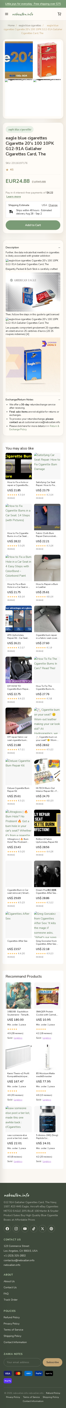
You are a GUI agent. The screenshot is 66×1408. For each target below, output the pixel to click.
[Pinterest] (51, 1228)
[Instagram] (16, 1228)
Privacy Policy (11, 1323)
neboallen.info (22, 14)
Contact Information (15, 1342)
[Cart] (59, 14)
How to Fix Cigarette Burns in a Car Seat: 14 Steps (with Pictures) (17, 535)
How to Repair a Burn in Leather (47, 586)
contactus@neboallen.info (19, 1260)
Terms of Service (13, 1329)
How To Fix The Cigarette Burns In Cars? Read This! (45, 688)
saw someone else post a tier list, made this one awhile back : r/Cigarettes (18, 1137)
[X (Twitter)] (42, 1228)
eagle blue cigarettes (30, 25)
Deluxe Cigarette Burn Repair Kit (18, 790)
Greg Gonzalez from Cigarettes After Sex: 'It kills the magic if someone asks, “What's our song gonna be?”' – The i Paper (46, 943)
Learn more (13, 196)
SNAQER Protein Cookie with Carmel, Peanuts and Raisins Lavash (46, 1013)
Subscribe (52, 1362)
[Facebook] (7, 1228)
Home (11, 25)
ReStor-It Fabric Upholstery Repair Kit (47, 841)
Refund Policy (12, 1317)
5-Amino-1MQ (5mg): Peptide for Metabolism (47, 1137)
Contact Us (10, 1287)
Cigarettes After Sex (17, 941)
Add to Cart (33, 225)
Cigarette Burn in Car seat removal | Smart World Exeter (17, 892)
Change (53, 205)
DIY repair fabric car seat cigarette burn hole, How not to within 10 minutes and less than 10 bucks (18, 739)
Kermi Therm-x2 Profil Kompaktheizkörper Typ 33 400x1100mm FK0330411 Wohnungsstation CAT (18, 1075)
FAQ (6, 1293)
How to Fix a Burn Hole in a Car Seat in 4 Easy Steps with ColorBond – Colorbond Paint (18, 586)
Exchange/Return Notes (19, 399)
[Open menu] (7, 14)
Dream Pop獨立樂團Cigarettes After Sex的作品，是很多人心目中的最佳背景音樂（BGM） (47, 892)
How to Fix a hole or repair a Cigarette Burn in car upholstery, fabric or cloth (18, 484)
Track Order (11, 1300)
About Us (9, 1281)
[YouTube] (25, 1228)
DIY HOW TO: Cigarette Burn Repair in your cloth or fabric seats (18, 688)
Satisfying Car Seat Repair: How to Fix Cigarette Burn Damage (45, 484)
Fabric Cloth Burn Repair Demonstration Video (47, 535)
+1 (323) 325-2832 (15, 1255)
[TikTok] (33, 1228)
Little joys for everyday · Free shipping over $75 (33, 4)
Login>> (18, 1037)
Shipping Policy (12, 1336)
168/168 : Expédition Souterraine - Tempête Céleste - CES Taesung (18, 1013)
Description (12, 247)
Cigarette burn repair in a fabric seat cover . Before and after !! (47, 637)
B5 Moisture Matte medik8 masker (45, 1075)
